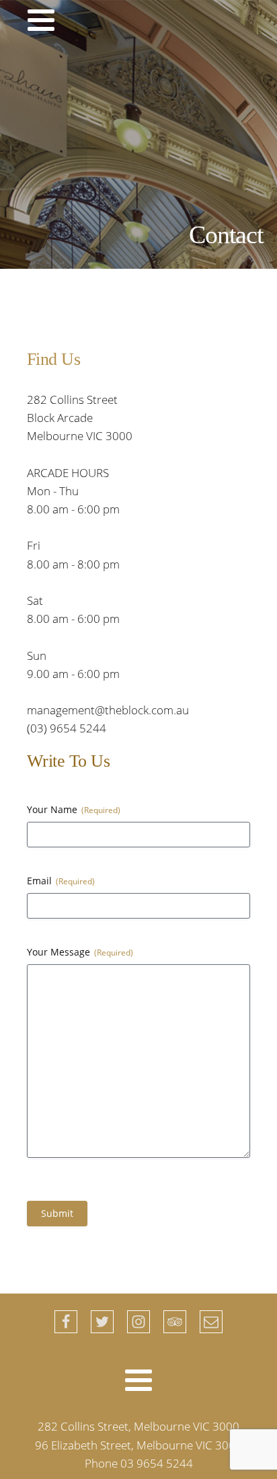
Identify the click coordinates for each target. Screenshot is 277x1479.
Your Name (73, 809)
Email (61, 880)
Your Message (80, 951)
